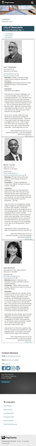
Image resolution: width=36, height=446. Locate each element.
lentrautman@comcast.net (11, 74)
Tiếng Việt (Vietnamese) (10, 424)
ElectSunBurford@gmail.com (12, 276)
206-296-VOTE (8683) (12, 360)
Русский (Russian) (8, 413)
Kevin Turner (8, 35)
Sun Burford (8, 37)
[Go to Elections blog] (17, 369)
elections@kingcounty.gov (13, 356)
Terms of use (5, 443)
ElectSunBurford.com (10, 278)
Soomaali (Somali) (8, 417)
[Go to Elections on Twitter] (8, 369)
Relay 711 (7, 364)
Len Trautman (9, 34)
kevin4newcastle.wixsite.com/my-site (14, 175)
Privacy (19, 441)
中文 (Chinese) (7, 406)
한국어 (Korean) (7, 409)
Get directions (6, 382)
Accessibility (25, 441)
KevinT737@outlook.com (11, 173)
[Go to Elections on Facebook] (4, 369)
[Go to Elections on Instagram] (13, 369)
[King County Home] (18, 437)
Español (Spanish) (8, 420)
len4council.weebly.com (10, 75)
